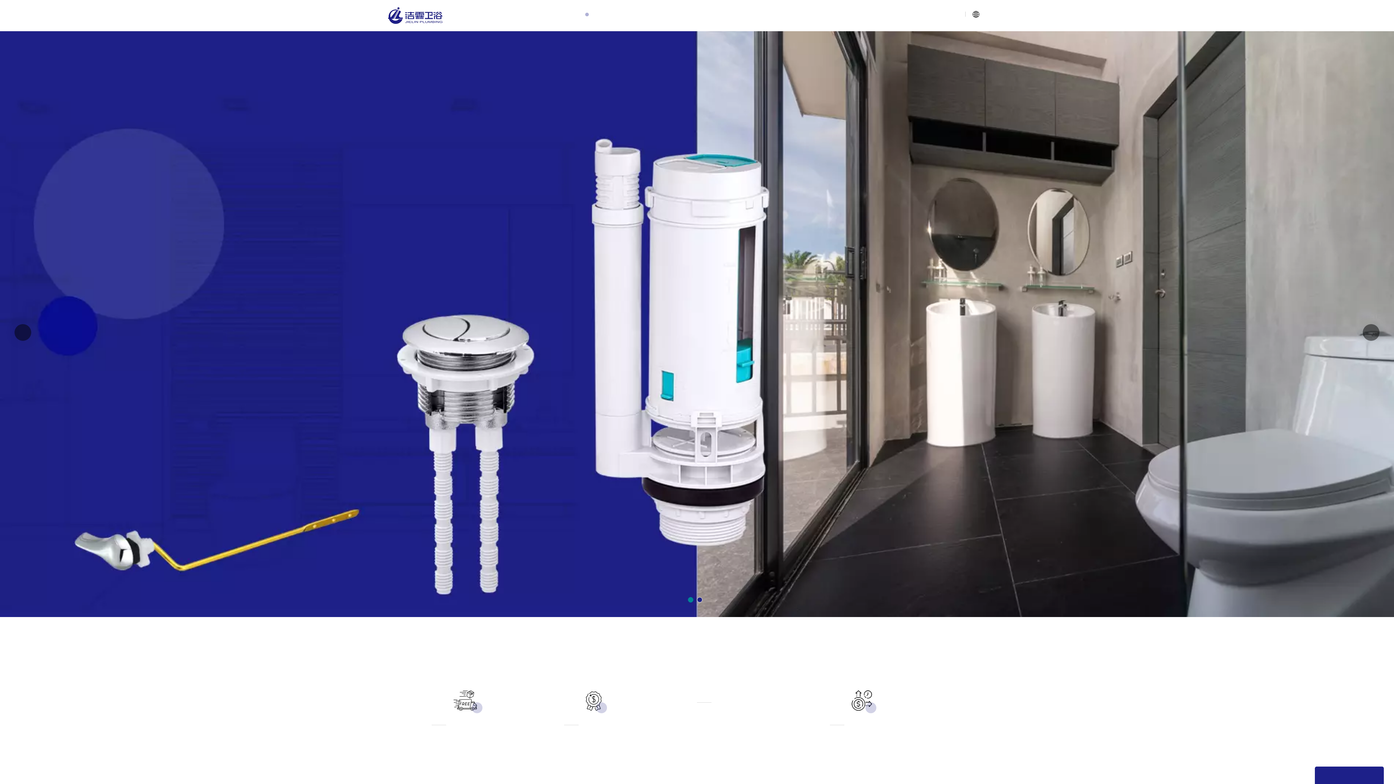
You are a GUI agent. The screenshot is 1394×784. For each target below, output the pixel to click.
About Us (620, 15)
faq (783, 15)
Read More (427, 297)
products (663, 15)
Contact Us (821, 15)
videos (702, 15)
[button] (690, 600)
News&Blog (745, 15)
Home (581, 15)
